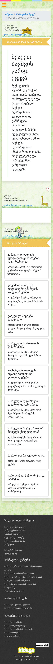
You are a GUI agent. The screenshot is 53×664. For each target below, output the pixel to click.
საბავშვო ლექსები (13, 622)
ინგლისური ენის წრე (14, 591)
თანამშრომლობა (12, 534)
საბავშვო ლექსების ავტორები (18, 629)
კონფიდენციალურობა (14, 530)
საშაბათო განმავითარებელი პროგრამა (23, 577)
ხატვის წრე (9, 587)
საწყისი (9, 14)
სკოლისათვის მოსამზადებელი (19, 573)
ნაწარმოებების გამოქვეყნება (18, 608)
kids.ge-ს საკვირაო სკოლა (17, 580)
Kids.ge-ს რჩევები (26, 14)
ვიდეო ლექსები (11, 636)
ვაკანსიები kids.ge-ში (14, 541)
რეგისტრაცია (10, 554)
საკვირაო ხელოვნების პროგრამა (20, 584)
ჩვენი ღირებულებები (14, 527)
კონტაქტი (9, 544)
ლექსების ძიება (11, 632)
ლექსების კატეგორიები (15, 625)
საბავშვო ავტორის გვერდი (17, 604)
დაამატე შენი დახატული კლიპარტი (18, 35)
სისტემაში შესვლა (13, 550)
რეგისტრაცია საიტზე (14, 537)
